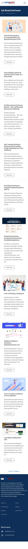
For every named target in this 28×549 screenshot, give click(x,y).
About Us (3, 503)
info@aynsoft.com (10, 531)
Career (17, 503)
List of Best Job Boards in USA (12, 438)
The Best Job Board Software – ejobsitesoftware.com (12, 343)
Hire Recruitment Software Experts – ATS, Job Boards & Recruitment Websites (13, 107)
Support (17, 506)
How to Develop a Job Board (14, 293)
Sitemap (3, 510)
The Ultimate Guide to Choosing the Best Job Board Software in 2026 (12, 37)
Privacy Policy (4, 506)
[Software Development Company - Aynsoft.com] (7, 479)
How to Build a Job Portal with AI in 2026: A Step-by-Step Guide (13, 74)
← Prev (10, 471)
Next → (18, 471)
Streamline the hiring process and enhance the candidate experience (13, 238)
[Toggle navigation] (24, 3)
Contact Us (4, 514)
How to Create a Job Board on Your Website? (13, 395)
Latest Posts (18, 510)
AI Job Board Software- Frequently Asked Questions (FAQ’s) (14, 187)
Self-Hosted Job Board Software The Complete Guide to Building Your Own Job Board (13, 147)
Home (2, 13)
